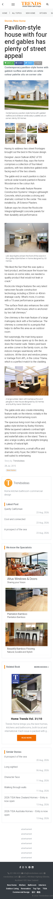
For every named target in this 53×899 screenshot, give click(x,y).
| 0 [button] (10, 63)
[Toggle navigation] (13, 4)
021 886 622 (14, 873)
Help (38, 63)
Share (20, 63)
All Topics (16, 13)
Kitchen (43, 13)
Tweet (30, 63)
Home (4, 13)
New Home (30, 13)
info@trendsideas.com (32, 873)
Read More (26, 738)
